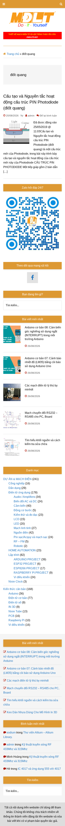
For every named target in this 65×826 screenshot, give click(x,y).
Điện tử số (14, 602)
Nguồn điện (21, 532)
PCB (11, 615)
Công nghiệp (16, 483)
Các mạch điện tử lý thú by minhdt (28, 680)
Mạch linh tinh (22, 528)
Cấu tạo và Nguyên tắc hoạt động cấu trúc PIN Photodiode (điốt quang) (30, 102)
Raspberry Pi (16, 620)
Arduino (13, 593)
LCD (16, 519)
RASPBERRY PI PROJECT (31, 572)
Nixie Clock (15, 581)
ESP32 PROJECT (25, 563)
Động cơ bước (23, 510)
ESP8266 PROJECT (27, 568)
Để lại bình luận (48, 115)
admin (10, 744)
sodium (11, 732)
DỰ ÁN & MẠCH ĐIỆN (17, 479)
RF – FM (19, 541)
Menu (32, 4)
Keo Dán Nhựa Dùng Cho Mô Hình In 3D (32, 712)
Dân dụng (14, 487)
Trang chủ (13, 53)
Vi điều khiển (22, 577)
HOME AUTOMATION (22, 550)
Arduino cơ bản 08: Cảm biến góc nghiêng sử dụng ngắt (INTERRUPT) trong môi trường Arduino (31, 656)
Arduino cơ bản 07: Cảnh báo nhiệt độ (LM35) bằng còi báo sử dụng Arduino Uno (43, 362)
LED (16, 523)
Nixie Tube (15, 611)
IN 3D (12, 606)
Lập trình (13, 554)
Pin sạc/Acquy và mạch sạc (30, 537)
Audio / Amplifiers (24, 496)
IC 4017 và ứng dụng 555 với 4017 (39, 768)
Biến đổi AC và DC (25, 501)
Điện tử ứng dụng (19, 492)
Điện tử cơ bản (17, 597)
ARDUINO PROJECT (27, 559)
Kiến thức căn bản (14, 589)
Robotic (18, 546)
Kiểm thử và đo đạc (26, 514)
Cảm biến (20, 505)
